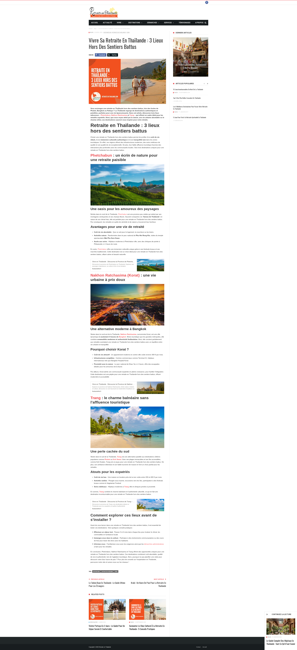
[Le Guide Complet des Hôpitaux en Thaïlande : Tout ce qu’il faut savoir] (280, 626)
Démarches (152, 23)
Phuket (108, 459)
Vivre (119, 23)
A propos (199, 23)
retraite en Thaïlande (119, 32)
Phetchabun (105, 115)
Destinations (134, 23)
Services (168, 23)
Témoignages (184, 23)
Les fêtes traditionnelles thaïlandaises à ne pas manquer (190, 66)
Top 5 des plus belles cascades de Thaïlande (187, 98)
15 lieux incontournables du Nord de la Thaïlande (188, 89)
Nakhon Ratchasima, (128, 334)
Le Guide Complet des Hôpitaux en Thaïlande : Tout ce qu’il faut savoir (280, 642)
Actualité (107, 23)
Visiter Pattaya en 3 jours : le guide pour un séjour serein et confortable (107, 627)
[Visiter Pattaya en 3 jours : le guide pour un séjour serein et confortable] (107, 609)
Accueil (94, 23)
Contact (198, 647)
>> (92, 28)
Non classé (93, 622)
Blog (269, 637)
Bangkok (122, 337)
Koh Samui (117, 459)
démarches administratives (154, 544)
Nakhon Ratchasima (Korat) (115, 275)
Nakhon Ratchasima (119, 115)
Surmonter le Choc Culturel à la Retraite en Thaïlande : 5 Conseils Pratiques (147, 627)
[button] (127, 264)
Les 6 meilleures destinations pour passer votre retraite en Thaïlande (190, 107)
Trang (132, 115)
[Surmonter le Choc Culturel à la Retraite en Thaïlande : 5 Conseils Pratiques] (147, 609)
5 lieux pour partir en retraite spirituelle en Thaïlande (189, 117)
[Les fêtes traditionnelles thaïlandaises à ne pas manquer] (190, 57)
